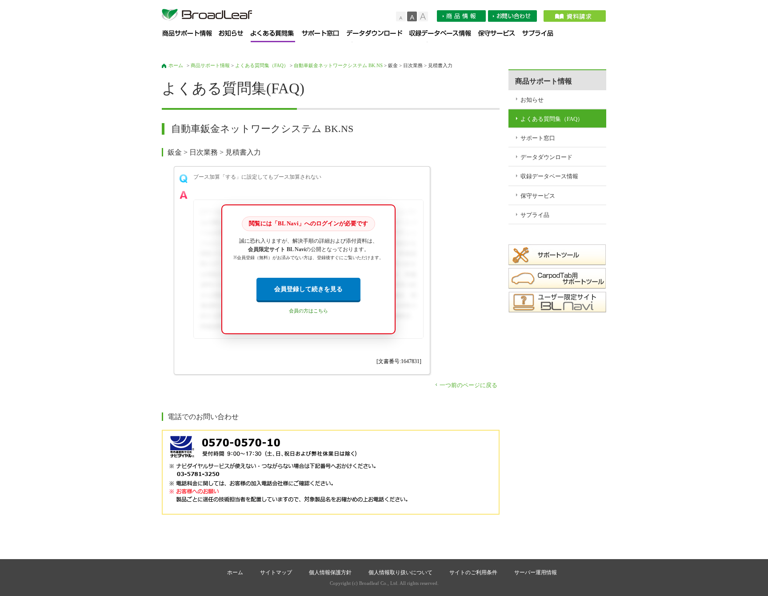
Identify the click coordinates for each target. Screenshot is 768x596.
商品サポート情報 (190, 36)
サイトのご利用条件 (473, 572)
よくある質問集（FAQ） (276, 36)
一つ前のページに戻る (468, 385)
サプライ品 (541, 36)
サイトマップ (276, 572)
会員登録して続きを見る (308, 288)
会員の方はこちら (308, 310)
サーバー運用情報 (535, 572)
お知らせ (235, 36)
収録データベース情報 (443, 36)
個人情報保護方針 (330, 572)
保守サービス (500, 36)
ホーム (175, 65)
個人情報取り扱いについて (400, 572)
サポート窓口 (324, 36)
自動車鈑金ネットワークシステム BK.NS (338, 65)
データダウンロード (378, 36)
